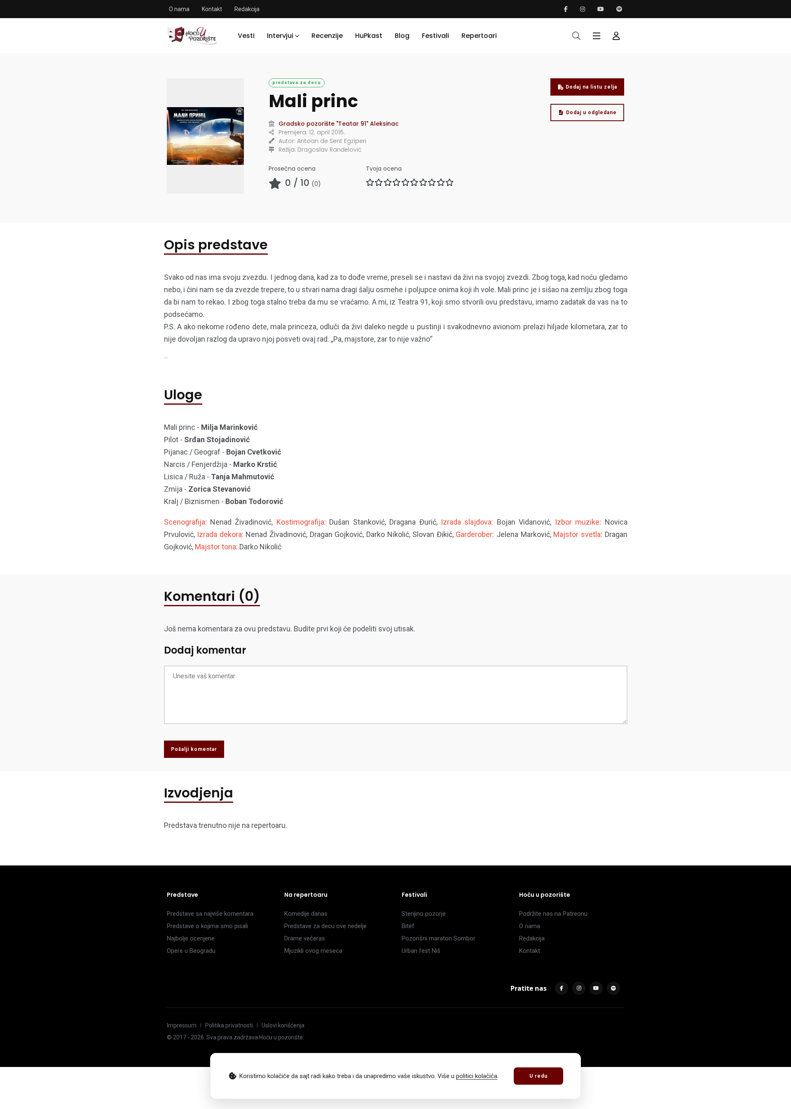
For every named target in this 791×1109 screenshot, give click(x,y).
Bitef (408, 926)
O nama (179, 9)
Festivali (435, 35)
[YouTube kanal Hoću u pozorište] (600, 9)
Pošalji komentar (194, 749)
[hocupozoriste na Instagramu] (582, 9)
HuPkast (368, 35)
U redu (538, 1076)
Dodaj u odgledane (591, 112)
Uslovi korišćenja (283, 1025)
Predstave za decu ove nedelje (325, 926)
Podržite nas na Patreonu (553, 913)
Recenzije (327, 35)
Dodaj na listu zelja (591, 87)
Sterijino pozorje (424, 913)
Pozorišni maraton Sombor (438, 938)
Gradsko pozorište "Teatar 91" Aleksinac (338, 124)
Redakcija (247, 9)
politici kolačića (476, 1076)
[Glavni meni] (596, 36)
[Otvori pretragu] (576, 36)
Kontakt (212, 9)
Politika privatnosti (229, 1025)
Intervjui (280, 35)
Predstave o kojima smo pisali (207, 926)
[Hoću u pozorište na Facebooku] (566, 9)
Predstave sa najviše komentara (210, 913)
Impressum (182, 1025)
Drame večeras (304, 938)
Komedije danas (306, 913)
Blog (402, 35)
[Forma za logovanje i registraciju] (616, 36)
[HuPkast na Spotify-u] (619, 9)
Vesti (246, 35)
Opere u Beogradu (191, 950)
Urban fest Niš (421, 950)
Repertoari (479, 35)
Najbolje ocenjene (191, 938)
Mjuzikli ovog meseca (313, 950)
